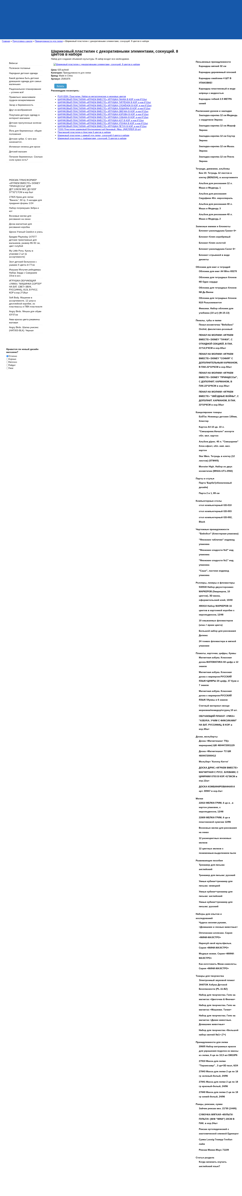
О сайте (22, 1182)
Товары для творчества (210, 976)
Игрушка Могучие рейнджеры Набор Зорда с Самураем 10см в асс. (25, 272)
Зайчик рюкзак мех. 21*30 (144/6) (218, 1108)
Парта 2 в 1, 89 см (209, 493)
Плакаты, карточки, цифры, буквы (216, 653)
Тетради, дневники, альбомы (213, 168)
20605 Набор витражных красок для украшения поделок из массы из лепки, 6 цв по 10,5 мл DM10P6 (218, 1050)
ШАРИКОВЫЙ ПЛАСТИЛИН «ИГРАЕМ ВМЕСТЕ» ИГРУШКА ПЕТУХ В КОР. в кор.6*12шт (102, 126)
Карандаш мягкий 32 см (212, 66)
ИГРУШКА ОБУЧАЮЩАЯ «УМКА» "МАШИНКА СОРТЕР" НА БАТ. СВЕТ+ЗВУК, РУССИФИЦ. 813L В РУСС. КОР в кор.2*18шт (25, 286)
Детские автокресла (199, 1182)
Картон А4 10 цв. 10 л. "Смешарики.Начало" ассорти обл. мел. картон (216, 431)
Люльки (30, 1182)
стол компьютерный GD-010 (215, 505)
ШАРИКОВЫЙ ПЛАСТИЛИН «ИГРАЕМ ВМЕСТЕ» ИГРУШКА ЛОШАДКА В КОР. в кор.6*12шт (104, 108)
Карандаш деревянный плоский (217, 72)
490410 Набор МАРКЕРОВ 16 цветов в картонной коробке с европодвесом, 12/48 (216, 610)
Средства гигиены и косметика (175, 1182)
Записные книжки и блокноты (213, 226)
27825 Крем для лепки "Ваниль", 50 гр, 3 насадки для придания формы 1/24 (25, 200)
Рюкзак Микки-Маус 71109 (214, 1149)
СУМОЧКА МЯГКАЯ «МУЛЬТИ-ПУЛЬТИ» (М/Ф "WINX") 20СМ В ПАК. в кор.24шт (216, 1118)
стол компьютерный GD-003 (215, 511)
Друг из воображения (20, 109)
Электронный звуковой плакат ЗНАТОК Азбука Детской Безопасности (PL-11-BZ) (217, 984)
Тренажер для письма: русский (217, 875)
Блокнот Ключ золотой (212, 242)
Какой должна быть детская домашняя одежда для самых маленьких (25, 81)
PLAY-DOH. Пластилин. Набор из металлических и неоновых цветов (92, 96)
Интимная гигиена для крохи (24, 146)
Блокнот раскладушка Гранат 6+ (217, 230)
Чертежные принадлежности (212, 529)
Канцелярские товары (209, 412)
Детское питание (218, 1182)
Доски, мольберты (207, 736)
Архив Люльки (59, 1185)
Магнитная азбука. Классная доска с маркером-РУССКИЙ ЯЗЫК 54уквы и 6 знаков (215, 695)
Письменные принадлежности (213, 61)
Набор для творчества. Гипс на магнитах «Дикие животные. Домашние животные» (217, 1020)
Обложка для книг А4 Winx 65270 (218, 271)
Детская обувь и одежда (62, 1182)
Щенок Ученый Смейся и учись (26, 231)
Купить (60, 86)
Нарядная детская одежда (23, 73)
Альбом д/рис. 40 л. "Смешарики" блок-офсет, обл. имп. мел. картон (218, 446)
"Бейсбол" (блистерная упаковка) (219, 533)
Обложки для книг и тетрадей (213, 267)
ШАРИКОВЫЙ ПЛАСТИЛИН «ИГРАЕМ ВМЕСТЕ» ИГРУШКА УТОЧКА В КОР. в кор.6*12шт (103, 123)
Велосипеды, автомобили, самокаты (91, 1182)
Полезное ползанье (19, 68)
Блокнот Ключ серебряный (214, 236)
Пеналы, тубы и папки (208, 320)
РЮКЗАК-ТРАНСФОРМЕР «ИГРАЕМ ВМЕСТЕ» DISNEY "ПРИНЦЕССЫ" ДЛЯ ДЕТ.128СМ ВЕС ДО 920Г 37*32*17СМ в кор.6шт (24, 186)
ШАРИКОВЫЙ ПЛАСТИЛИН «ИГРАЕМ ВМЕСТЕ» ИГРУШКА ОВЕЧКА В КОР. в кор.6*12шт (103, 111)
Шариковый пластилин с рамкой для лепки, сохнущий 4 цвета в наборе (93, 135)
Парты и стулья (205, 478)
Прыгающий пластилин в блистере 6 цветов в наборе (84, 132)
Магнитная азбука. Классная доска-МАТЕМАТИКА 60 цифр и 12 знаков (218, 662)
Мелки (199, 798)
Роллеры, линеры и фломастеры (215, 582)
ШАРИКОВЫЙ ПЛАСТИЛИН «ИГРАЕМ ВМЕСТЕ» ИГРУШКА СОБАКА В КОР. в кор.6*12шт (103, 117)
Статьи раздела (205, 1157)
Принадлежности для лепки (212, 1042)
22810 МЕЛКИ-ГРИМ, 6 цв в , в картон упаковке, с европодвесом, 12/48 (216, 807)
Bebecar (13, 63)
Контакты (47, 1185)
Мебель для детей (33, 1185)
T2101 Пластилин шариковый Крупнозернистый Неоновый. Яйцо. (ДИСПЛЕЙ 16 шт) (99, 129)
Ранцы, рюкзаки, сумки (209, 1104)
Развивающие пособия (209, 860)
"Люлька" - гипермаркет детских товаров (72, 1175)
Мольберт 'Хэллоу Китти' (213, 761)
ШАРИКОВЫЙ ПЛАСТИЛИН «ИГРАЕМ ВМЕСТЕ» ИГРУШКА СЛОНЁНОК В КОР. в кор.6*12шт (105, 105)
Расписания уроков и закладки (214, 111)
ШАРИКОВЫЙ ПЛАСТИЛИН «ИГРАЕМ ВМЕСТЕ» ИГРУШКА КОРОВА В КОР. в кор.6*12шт (103, 114)
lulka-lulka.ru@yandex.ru (134, 1175)
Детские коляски (42, 1182)
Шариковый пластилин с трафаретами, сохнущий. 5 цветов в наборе (92, 138)
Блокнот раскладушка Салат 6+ (217, 249)
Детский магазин (18, 151)
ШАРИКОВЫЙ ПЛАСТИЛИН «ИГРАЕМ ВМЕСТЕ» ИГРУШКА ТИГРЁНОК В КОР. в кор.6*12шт (104, 102)
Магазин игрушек (152, 1182)
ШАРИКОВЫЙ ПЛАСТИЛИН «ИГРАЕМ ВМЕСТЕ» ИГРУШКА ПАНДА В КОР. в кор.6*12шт (102, 99)
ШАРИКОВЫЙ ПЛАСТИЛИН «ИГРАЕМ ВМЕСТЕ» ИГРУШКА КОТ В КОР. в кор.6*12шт (101, 120)
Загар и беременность (21, 105)
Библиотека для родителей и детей (126, 1182)
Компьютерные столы (209, 501)
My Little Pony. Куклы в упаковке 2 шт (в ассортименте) (21, 253)
